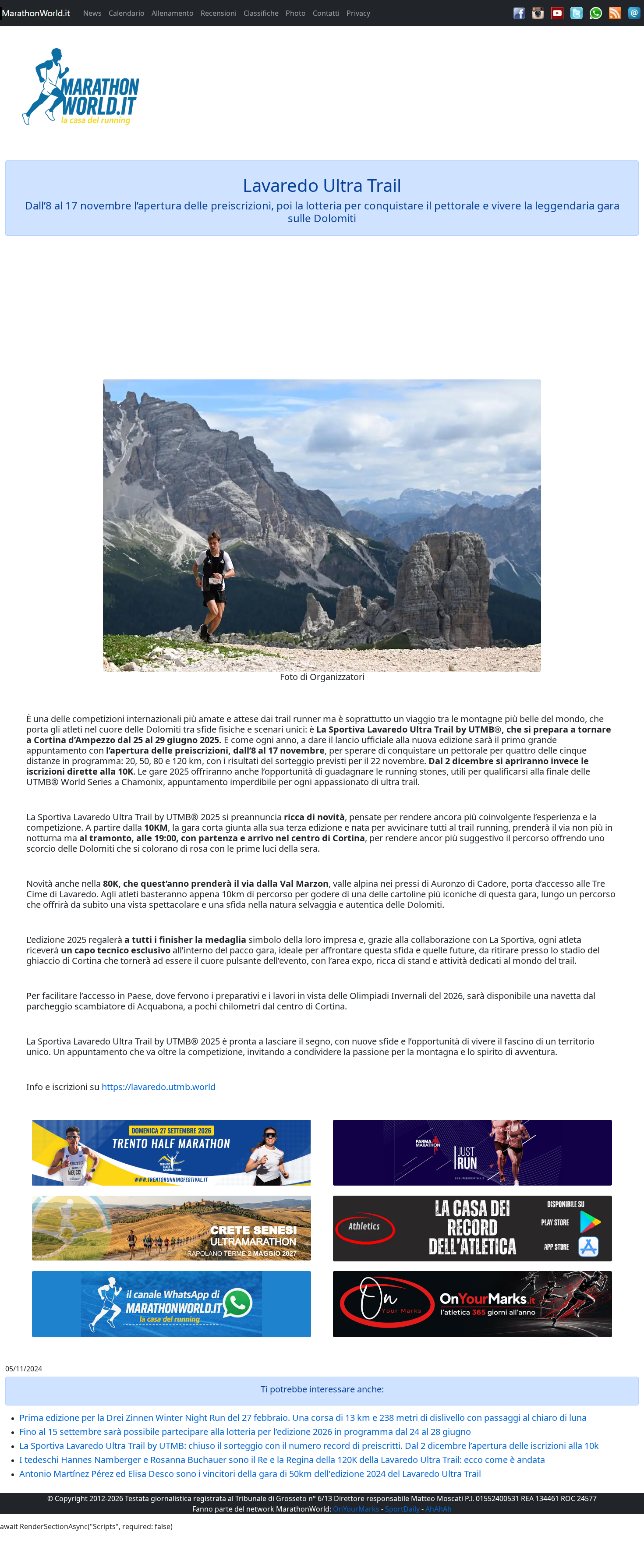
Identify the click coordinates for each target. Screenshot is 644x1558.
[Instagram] (538, 12)
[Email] (634, 12)
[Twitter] (576, 12)
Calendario (127, 13)
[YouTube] (557, 12)
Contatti (326, 13)
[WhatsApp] (596, 12)
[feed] (615, 12)
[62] (472, 1153)
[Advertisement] (402, 89)
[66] (171, 1153)
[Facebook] (519, 12)
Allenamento (173, 13)
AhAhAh (438, 1509)
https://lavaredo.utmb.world (159, 1087)
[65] (171, 1304)
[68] (472, 1304)
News (92, 13)
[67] (171, 1228)
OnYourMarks (356, 1509)
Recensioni (219, 13)
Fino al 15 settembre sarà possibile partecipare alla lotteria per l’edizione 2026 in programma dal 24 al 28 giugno (245, 1432)
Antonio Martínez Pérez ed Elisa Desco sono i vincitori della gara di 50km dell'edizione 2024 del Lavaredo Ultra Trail (250, 1474)
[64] (472, 1229)
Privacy (358, 13)
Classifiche (261, 13)
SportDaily (402, 1509)
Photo (296, 13)
